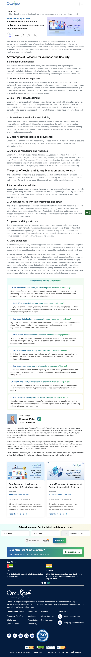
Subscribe (59, 540)
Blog (16, 11)
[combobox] (65, 533)
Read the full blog (16, 514)
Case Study (32, 624)
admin (11, 492)
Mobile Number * (77, 533)
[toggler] (81, 4)
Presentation (33, 620)
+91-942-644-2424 (72, 616)
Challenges (11, 620)
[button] (43, 583)
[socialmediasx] (9, 635)
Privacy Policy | (54, 652)
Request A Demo (72, 552)
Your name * (8, 533)
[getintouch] (60, 616)
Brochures (32, 616)
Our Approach (47, 620)
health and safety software (18, 18)
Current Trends (13, 624)
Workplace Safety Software (19, 494)
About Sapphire (47, 616)
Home (9, 11)
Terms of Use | (68, 652)
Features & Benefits (15, 616)
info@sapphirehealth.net (74, 622)
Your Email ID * (39, 533)
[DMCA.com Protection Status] (29, 647)
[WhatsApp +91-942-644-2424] (88, 213)
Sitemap (78, 652)
